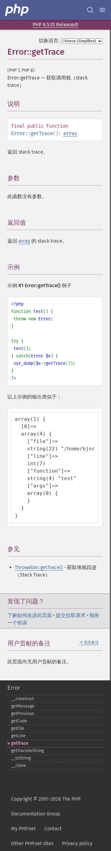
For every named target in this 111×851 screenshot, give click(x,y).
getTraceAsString (27, 750)
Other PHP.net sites (32, 843)
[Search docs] (90, 10)
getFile (17, 728)
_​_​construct (22, 698)
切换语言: (49, 41)
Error (13, 687)
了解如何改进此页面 (29, 615)
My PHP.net (23, 829)
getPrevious (22, 713)
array (70, 133)
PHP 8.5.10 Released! (55, 25)
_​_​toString (21, 758)
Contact (53, 829)
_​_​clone (18, 765)
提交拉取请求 (70, 615)
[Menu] (102, 10)
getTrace (19, 743)
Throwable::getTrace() (39, 567)
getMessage (23, 706)
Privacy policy (77, 843)
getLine (18, 735)
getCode (19, 721)
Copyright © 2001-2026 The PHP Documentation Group (45, 806)
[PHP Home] (17, 10)
